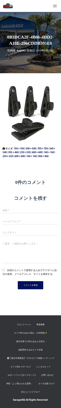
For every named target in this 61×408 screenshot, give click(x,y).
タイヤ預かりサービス (21, 366)
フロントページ (24, 324)
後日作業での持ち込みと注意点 (30, 341)
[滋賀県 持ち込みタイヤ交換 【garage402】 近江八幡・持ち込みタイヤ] (9, 6)
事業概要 (40, 324)
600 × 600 (37, 152)
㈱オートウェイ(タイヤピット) (22, 375)
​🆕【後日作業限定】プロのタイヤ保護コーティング (30, 358)
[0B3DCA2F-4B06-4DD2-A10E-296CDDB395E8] (30, 113)
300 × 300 (31, 148)
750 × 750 (42, 148)
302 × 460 (13, 152)
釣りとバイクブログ (30, 392)
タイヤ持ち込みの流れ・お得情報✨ (30, 333)
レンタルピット (43, 366)
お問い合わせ (47, 375)
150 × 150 (19, 148)
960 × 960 (43, 156)
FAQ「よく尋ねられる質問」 (19, 383)
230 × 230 (25, 152)
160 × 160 (49, 152)
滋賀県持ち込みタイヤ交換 (30, 350)
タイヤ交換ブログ (46, 383)
